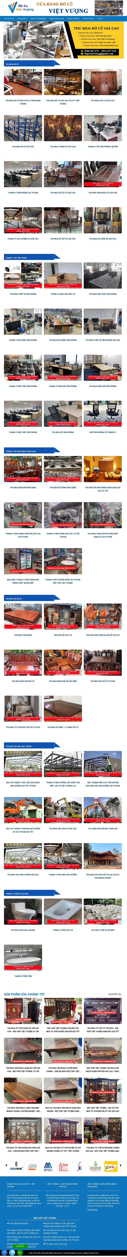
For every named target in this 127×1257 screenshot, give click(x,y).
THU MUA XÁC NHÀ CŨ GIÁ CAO (63, 828)
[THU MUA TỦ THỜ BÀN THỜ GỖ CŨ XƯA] (23, 708)
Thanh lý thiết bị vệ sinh (17, 894)
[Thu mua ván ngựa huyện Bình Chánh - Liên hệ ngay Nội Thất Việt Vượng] (63, 1050)
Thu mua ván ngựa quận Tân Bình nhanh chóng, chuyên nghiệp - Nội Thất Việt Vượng (23, 1111)
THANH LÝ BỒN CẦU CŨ (63, 930)
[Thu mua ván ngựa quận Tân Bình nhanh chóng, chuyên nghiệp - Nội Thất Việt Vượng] (23, 1090)
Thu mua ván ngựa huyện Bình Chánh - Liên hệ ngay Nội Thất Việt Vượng (62, 1071)
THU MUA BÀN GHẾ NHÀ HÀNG (23, 487)
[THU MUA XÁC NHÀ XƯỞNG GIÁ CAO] (23, 856)
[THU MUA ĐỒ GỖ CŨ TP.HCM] (103, 662)
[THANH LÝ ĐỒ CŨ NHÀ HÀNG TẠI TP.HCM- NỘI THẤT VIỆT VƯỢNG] (63, 561)
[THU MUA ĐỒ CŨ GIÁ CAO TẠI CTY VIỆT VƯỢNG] (63, 81)
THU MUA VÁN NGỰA (23, 635)
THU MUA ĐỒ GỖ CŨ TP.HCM (103, 681)
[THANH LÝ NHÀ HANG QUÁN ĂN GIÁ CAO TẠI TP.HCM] (23, 515)
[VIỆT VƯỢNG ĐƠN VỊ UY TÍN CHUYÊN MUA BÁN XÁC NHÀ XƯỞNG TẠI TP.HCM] (103, 764)
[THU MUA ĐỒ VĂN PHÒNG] (63, 413)
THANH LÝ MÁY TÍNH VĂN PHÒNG (23, 386)
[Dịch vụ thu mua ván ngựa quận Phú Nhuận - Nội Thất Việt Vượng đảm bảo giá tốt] (63, 1090)
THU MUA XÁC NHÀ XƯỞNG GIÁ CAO (23, 874)
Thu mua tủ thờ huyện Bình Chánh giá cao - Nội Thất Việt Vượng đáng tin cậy (103, 1150)
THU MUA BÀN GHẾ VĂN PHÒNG (102, 386)
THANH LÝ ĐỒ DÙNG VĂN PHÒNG (23, 340)
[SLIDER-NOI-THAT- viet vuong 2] (63, 40)
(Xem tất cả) (114, 994)
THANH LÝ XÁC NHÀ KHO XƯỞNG (63, 874)
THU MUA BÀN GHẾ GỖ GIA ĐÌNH (63, 681)
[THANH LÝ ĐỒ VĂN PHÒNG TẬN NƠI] (103, 128)
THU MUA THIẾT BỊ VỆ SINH (102, 930)
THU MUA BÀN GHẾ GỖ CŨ (23, 681)
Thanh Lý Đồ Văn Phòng (38, 18)
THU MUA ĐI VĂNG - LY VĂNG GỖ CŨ (63, 727)
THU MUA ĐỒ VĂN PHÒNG (63, 432)
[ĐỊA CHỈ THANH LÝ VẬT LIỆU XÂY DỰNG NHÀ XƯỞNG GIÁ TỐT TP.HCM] (23, 764)
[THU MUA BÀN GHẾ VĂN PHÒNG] (103, 367)
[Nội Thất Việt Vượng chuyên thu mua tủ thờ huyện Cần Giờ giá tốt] (63, 1010)
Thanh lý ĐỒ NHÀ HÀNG (56, 18)
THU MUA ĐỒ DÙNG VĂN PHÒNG (63, 340)
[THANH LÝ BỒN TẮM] (23, 957)
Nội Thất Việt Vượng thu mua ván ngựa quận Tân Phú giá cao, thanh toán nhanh (103, 1071)
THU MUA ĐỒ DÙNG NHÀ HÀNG (63, 487)
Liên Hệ (99, 18)
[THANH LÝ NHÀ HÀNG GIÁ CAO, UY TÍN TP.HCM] (63, 515)
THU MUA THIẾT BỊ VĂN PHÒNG (23, 294)
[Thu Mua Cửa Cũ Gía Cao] (103, 81)
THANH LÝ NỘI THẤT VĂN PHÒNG (23, 432)
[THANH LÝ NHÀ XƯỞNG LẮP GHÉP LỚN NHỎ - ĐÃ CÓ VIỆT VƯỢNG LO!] (63, 764)
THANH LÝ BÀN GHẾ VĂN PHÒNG (63, 386)
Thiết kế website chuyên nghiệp (75, 1253)
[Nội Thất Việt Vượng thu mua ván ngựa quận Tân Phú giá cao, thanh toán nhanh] (103, 1050)
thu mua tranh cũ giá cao (63, 146)
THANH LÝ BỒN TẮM (23, 976)
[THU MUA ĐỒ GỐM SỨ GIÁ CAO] (103, 220)
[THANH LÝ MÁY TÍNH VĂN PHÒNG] (23, 367)
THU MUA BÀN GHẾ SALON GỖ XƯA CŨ (103, 635)
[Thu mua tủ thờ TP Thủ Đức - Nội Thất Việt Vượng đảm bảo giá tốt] (103, 1010)
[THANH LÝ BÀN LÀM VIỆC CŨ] (63, 275)
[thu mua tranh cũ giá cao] (63, 128)
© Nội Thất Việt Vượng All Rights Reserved (45, 1253)
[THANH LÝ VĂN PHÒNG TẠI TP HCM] (23, 174)
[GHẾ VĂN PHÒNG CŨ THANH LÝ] (103, 413)
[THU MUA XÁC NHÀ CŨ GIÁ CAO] (63, 810)
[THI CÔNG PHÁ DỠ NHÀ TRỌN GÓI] (103, 810)
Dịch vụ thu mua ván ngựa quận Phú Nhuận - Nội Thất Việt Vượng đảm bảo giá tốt (62, 1111)
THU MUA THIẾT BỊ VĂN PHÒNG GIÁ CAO (102, 340)
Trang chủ (10, 18)
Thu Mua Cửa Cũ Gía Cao (102, 100)
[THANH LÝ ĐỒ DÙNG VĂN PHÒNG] (23, 321)
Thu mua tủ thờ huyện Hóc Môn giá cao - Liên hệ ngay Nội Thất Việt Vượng (23, 1150)
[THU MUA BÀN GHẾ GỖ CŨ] (23, 662)
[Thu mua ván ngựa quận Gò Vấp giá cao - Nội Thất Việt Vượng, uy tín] (23, 1050)
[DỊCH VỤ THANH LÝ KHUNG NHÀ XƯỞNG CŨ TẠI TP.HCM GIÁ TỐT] (23, 810)
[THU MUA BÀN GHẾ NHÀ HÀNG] (23, 469)
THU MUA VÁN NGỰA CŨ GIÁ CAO (102, 192)
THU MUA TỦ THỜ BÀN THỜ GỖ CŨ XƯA (23, 727)
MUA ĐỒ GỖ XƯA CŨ (63, 635)
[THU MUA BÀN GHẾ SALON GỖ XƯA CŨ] (103, 616)
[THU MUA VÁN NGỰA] (23, 616)
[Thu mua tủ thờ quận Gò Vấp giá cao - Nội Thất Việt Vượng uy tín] (23, 1010)
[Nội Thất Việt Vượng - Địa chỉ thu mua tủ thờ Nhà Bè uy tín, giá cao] (103, 1090)
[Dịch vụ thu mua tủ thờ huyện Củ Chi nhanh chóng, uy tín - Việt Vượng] (63, 1130)
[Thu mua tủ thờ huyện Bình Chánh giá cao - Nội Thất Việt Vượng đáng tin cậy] (103, 1130)
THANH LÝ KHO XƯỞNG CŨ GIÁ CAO (23, 238)
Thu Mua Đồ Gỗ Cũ (14, 599)
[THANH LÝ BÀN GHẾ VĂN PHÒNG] (63, 367)
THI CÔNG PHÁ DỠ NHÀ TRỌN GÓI (102, 828)
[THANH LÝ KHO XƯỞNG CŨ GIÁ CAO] (23, 220)
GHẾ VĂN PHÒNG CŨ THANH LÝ (103, 432)
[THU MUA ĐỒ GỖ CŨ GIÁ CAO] (63, 174)
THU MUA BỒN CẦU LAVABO (23, 930)
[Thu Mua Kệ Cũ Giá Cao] (23, 128)
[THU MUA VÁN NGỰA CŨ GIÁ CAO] (103, 174)
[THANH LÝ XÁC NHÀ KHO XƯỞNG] (63, 856)
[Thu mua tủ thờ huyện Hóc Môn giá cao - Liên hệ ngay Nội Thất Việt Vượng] (23, 1130)
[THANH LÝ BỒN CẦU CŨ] (63, 911)
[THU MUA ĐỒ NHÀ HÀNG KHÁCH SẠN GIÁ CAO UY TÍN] (103, 469)
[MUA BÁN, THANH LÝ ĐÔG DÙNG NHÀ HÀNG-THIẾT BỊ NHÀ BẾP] (23, 561)
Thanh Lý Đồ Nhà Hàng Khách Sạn (20, 451)
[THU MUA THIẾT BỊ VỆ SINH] (103, 911)
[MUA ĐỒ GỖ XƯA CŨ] (63, 616)
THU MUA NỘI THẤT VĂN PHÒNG (103, 294)
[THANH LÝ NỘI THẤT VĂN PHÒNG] (23, 413)
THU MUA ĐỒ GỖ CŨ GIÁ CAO (63, 192)
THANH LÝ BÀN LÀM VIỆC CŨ (63, 294)
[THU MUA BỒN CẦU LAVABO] (23, 911)
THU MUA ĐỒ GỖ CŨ (73, 18)
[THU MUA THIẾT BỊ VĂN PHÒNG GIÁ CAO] (103, 321)
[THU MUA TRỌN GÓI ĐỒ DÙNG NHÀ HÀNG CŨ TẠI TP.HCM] (103, 515)
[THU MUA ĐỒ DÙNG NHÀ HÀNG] (63, 469)
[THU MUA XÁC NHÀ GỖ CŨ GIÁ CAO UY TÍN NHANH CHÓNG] (103, 856)
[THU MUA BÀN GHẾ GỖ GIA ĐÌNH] (63, 662)
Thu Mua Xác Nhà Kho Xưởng (19, 746)
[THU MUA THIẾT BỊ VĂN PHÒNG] (23, 275)
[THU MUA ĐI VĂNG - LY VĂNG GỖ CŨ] (63, 708)
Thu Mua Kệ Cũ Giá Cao (23, 146)
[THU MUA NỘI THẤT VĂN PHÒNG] (103, 275)
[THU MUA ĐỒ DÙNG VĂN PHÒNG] (63, 321)
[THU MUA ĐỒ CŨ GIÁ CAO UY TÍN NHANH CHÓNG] (23, 81)
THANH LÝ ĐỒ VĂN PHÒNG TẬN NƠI (103, 146)
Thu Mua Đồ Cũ (22, 18)
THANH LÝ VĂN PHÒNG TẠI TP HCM (23, 192)
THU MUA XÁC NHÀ (88, 18)
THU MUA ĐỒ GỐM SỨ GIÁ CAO (102, 238)
